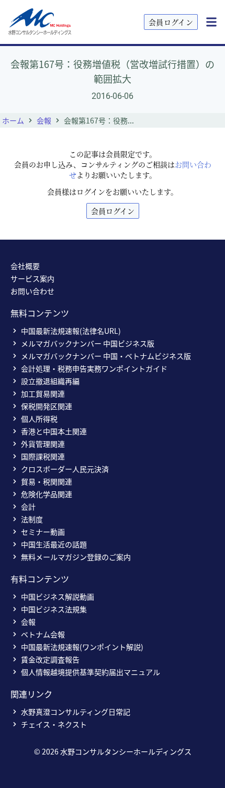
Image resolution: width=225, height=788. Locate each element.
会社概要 (25, 266)
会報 (44, 120)
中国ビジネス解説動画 (57, 596)
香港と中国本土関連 (54, 431)
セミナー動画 (43, 531)
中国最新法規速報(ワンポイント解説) (82, 646)
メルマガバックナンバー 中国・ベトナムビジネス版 (106, 356)
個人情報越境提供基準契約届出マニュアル (90, 672)
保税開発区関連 (46, 406)
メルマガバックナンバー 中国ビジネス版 (87, 343)
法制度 (32, 519)
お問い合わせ (32, 291)
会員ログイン (171, 22)
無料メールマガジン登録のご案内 (76, 556)
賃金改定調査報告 (50, 659)
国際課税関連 (43, 456)
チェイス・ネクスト (54, 724)
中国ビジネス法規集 (54, 609)
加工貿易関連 (43, 393)
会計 (28, 506)
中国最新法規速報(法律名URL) (71, 330)
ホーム (13, 120)
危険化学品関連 (46, 494)
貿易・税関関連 (46, 481)
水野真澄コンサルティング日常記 (75, 711)
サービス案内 (32, 278)
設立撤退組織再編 (50, 381)
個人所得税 (39, 418)
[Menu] (211, 22)
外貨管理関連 (43, 443)
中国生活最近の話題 (54, 544)
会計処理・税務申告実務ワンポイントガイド (94, 368)
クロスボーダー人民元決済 (65, 469)
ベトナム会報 (43, 634)
